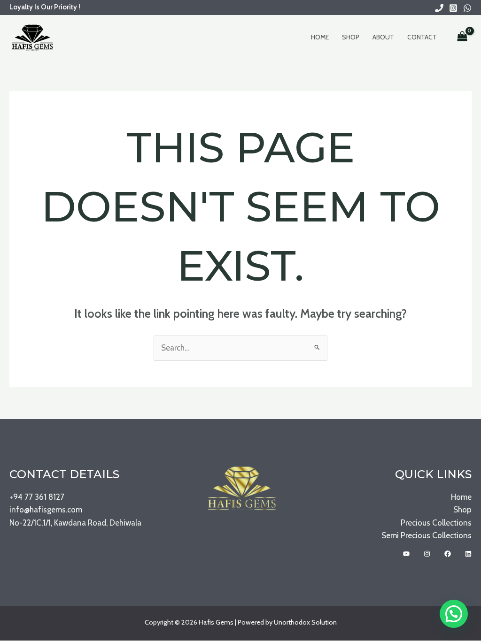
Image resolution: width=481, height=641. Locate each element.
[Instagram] (453, 8)
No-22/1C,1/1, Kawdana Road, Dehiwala (75, 522)
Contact (422, 37)
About (383, 37)
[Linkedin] (468, 553)
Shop (350, 37)
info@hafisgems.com (45, 509)
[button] (454, 614)
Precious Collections (436, 522)
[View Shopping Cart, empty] (462, 37)
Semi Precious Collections (426, 535)
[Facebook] (447, 553)
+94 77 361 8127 (36, 497)
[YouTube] (406, 553)
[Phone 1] (439, 8)
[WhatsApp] (467, 8)
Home (320, 37)
